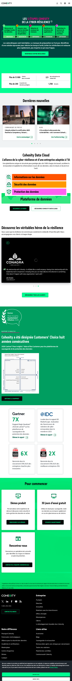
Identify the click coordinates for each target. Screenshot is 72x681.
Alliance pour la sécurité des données (14, 640)
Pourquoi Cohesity (8, 633)
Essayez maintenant (53, 522)
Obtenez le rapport (12, 399)
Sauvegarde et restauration (45, 640)
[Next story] (42, 286)
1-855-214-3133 (6, 606)
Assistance (39, 633)
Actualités (39, 607)
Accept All (36, 674)
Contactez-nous (10, 612)
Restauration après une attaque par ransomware (53, 644)
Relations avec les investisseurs (47, 610)
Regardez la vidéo (19, 209)
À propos (39, 600)
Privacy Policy (54, 667)
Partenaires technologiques (11, 637)
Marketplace (6, 647)
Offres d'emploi (41, 614)
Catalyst (4, 658)
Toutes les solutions (43, 647)
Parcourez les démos (17, 522)
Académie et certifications (10, 644)
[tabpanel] (36, 32)
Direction (39, 603)
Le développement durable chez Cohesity (50, 624)
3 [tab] (37, 143)
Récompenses (41, 617)
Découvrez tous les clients (35, 295)
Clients (38, 621)
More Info (36, 679)
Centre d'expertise (8, 651)
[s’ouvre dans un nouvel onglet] (3, 601)
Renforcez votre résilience (35, 54)
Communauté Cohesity (44, 654)
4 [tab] (40, 143)
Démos (4, 654)
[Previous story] (30, 286)
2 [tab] (35, 143)
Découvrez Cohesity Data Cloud (45, 209)
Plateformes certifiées (43, 651)
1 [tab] (32, 143)
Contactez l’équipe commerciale (17, 565)
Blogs (38, 637)
